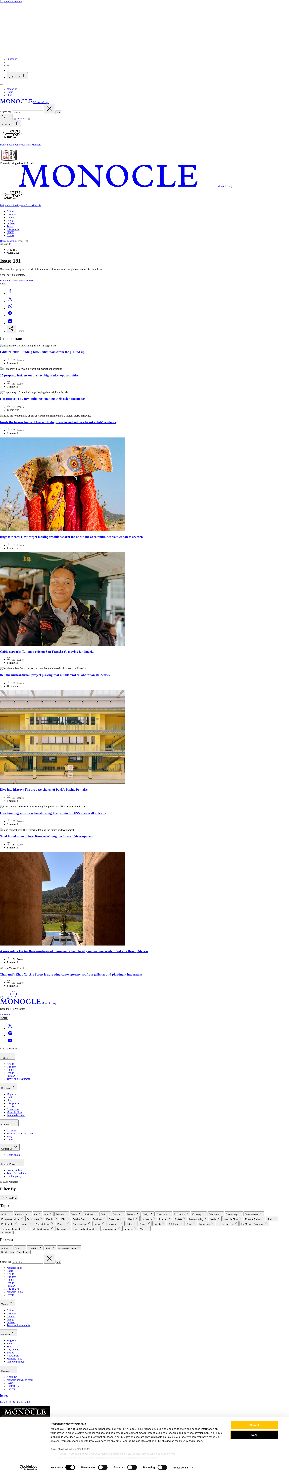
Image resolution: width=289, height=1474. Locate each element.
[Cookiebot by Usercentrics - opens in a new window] (28, 1467)
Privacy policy (14, 1170)
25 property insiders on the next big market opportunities (39, 375)
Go (58, 112)
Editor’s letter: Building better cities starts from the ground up (42, 352)
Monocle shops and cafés (20, 1133)
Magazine (12, 88)
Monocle (5, 1371)
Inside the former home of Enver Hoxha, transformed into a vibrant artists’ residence (58, 422)
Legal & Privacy (9, 1164)
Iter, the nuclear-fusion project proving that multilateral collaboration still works (55, 675)
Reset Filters (7, 1252)
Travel (10, 226)
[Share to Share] (11, 329)
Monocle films (14, 1112)
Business (11, 214)
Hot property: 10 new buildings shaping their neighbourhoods (42, 398)
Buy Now (5, 280)
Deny (254, 1434)
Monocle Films (15, 1291)
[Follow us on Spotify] (10, 1035)
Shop (9, 95)
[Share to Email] (10, 323)
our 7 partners (69, 1428)
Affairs (10, 211)
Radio (10, 92)
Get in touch (13, 1154)
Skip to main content (11, 1)
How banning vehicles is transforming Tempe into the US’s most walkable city (53, 813)
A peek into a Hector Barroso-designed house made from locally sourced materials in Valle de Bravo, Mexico (74, 951)
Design (10, 220)
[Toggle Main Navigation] (1, 84)
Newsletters (13, 1109)
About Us (12, 1376)
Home (3, 241)
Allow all (254, 1425)
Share (4, 1018)
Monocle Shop (14, 1267)
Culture (11, 217)
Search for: (6, 111)
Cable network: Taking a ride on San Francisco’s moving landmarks (47, 651)
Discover (6, 1088)
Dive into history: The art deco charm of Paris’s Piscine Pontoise (43, 789)
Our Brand (6, 1124)
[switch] (103, 1467)
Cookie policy (14, 1176)
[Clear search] (49, 109)
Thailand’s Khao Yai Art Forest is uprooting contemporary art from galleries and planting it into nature (71, 974)
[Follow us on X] (10, 1028)
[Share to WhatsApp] (10, 308)
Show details (180, 1467)
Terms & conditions (17, 1173)
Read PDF (27, 280)
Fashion (11, 223)
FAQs (10, 1136)
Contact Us (7, 1149)
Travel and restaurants (18, 1078)
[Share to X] (10, 301)
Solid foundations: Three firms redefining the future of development (46, 836)
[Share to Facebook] (10, 293)
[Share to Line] (10, 315)
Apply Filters (23, 1252)
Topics (4, 1058)
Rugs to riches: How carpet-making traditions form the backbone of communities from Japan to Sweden (71, 537)
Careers (11, 1139)
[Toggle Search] (6, 117)
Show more (6, 1232)
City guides (13, 229)
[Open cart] (8, 71)
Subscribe (12, 58)
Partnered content (16, 1115)
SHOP (10, 232)
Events (10, 235)
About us (11, 1130)
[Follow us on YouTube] (10, 1042)
